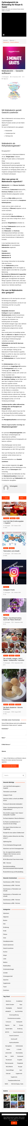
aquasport (19, 1008)
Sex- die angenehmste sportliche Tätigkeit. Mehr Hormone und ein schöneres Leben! (12, 854)
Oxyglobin (19, 1059)
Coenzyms (8, 1021)
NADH (12, 1056)
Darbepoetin (19, 1021)
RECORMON (9, 1066)
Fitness (5, 934)
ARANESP (8, 1011)
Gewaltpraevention (8, 941)
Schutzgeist (6, 76)
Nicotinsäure (9, 1059)
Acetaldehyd (19, 1001)
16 (5, 594)
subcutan (8, 1073)
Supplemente (6, 983)
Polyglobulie (20, 1063)
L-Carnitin (19, 1049)
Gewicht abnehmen (8, 944)
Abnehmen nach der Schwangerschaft (13, 848)
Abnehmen (6, 913)
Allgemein (5, 78)
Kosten (8, 1049)
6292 (6, 555)
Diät (18, 518)
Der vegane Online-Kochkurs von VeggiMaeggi (12, 828)
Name (3, 737)
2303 (6, 527)
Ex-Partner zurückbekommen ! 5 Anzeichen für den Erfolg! (11, 822)
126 (5, 713)
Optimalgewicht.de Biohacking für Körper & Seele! (12, 4)
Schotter (5, 972)
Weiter (21, 497)
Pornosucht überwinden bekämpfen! (12, 804)
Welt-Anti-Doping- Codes (17, 1084)
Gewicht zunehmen (8, 948)
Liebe (4, 958)
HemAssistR (14, 1039)
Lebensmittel (8, 1052)
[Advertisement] (14, 23)
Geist (4, 937)
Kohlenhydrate (19, 1046)
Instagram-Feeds (9, 590)
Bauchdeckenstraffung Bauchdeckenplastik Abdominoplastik (13, 867)
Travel (4, 986)
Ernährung (6, 518)
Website (4, 751)
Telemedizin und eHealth (11, 551)
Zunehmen (6, 990)
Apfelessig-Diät (7, 841)
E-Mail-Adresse (6, 744)
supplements (14, 1077)
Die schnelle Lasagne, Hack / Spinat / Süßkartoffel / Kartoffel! (13, 814)
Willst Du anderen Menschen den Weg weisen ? (13, 837)
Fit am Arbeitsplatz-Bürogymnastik (12, 845)
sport (20, 1070)
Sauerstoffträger (10, 1070)
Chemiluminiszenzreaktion (14, 1018)
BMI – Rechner (7, 863)
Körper (5, 955)
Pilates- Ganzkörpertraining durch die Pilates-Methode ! (13, 808)
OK (14, 1123)
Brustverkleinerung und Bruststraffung (13, 871)
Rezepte (20, 1066)
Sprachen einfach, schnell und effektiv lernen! (13, 799)
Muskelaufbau (7, 965)
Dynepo (21, 1025)
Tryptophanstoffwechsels (14, 1080)
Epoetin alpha (9, 1028)
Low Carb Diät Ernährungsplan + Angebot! (12, 787)
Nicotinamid (20, 1056)
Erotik (4, 930)
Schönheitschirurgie (8, 969)
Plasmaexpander (9, 1063)
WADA (6, 1084)
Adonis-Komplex (10, 1004)
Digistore (7, 1025)
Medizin (5, 548)
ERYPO (7, 1032)
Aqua (21, 1004)
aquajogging (9, 1008)
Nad (6, 1056)
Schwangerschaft (7, 976)
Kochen (17, 655)
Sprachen (5, 979)
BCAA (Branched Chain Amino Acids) (13, 859)
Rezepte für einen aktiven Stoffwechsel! (13, 832)
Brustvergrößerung (14, 1015)
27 (5, 624)
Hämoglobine (8, 1046)
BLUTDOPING (19, 1011)
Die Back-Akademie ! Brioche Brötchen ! (13, 818)
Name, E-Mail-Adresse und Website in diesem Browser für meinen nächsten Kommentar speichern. (14, 760)
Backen (5, 655)
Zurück (6, 497)
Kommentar (5, 728)
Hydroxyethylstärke (14, 1042)
